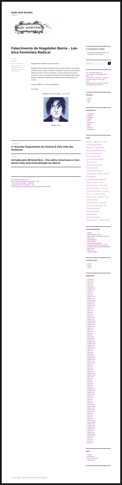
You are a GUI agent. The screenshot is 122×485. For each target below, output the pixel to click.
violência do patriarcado (93, 217)
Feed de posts (90, 456)
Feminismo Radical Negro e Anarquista (97, 245)
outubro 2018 (90, 345)
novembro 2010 (91, 434)
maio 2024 (90, 284)
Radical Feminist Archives (94, 234)
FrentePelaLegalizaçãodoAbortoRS (95, 179)
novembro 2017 (91, 359)
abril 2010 (89, 441)
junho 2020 (90, 310)
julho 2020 (90, 309)
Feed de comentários (92, 458)
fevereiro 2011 (91, 432)
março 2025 (90, 281)
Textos (89, 126)
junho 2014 (90, 397)
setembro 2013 (91, 410)
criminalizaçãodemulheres (93, 153)
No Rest (89, 264)
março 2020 (90, 316)
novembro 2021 (91, 288)
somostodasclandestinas (93, 208)
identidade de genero (17, 67)
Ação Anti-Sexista (22, 12)
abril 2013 (89, 416)
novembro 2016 (91, 373)
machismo (104, 188)
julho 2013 (90, 413)
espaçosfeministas (91, 173)
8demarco (89, 141)
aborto (105, 141)
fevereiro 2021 (91, 296)
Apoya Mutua (90, 248)
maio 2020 (90, 312)
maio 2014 (90, 399)
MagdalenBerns (15, 71)
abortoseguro (90, 147)
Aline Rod (13, 58)
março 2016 (90, 383)
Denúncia (89, 115)
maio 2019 (90, 333)
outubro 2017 (90, 361)
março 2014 (90, 403)
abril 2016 (89, 382)
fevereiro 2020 (91, 317)
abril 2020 (90, 314)
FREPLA (88, 182)
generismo (95, 182)
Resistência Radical (92, 252)
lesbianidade (103, 185)
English (89, 119)
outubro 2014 (90, 392)
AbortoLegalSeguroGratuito (94, 144)
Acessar (89, 455)
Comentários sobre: (96, 49)
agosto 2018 (90, 349)
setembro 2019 (91, 326)
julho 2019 (90, 329)
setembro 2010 (91, 436)
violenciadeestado (91, 214)
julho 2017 (90, 366)
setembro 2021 (91, 289)
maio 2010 (90, 439)
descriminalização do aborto (94, 165)
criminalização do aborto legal (94, 159)
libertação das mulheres (17, 69)
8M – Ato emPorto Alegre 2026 (19, 179)
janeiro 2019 (90, 340)
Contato (89, 98)
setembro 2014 (91, 394)
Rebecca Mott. (91, 238)
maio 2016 (90, 380)
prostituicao (102, 202)
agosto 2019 (90, 328)
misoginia (106, 191)
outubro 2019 (90, 324)
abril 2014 (89, 401)
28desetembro (98, 141)
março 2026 (90, 279)
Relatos (89, 124)
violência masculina (91, 220)
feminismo (107, 173)
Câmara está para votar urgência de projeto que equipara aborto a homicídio (31, 186)
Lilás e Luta (90, 250)
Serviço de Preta (91, 241)
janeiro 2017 (90, 371)
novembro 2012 (91, 422)
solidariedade (99, 205)
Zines (88, 102)
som (105, 205)
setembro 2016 (91, 375)
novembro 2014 (91, 390)
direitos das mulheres (92, 168)
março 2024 (90, 286)
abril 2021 (89, 293)
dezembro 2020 (91, 300)
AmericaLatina (99, 147)
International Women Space (94, 243)
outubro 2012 (90, 423)
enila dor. (89, 233)
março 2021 (90, 295)
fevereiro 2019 (91, 338)
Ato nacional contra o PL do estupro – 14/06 (22, 185)
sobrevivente (89, 205)
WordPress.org (91, 460)
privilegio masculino (92, 202)
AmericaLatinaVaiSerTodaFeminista (96, 150)
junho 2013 (90, 415)
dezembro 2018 (91, 342)
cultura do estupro (91, 162)
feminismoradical (16, 65)
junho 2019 (90, 331)
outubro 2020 (90, 303)
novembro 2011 (91, 427)
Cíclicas (89, 267)
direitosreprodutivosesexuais (94, 170)
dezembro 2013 (91, 406)
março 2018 (90, 354)
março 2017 (90, 370)
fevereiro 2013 (91, 420)
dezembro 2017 (91, 357)
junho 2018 (90, 352)
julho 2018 (90, 350)
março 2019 (90, 336)
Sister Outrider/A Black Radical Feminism (98, 236)
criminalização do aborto (93, 156)
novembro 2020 (91, 302)
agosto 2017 (90, 364)
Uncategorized (20, 63)
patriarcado (101, 197)
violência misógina (104, 220)
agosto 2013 (90, 411)
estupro (100, 173)
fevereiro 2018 (91, 356)
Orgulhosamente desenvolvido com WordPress (34, 477)
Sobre (88, 100)
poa (107, 197)
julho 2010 (90, 437)
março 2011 (90, 430)
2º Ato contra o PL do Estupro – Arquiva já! (22, 183)
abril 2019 (89, 335)
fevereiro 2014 (91, 404)
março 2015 (90, 387)
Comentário (90, 114)
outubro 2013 (90, 408)
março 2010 (90, 443)
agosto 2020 (90, 307)
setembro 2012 (91, 425)
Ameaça (89, 265)
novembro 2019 (91, 323)
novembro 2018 (91, 343)
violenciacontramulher (92, 211)
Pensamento (90, 122)
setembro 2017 (91, 363)
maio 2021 (90, 291)
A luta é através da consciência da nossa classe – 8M (25, 181)
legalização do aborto (92, 185)
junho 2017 (90, 368)
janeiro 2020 (90, 319)
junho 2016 (90, 378)
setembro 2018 (91, 347)
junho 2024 (90, 283)
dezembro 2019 (91, 321)
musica (88, 194)
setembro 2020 (91, 305)
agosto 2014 (90, 396)
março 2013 (90, 418)
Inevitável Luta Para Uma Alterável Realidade (98, 246)
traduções (89, 127)
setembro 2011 (91, 429)
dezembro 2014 (91, 389)
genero (23, 65)
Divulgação (90, 117)
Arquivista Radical (92, 240)
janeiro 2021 (90, 298)
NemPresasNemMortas (98, 194)
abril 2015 (89, 385)
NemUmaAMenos (91, 197)
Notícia (13, 63)
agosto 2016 (90, 376)
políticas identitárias (92, 199)
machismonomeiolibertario (94, 191)
